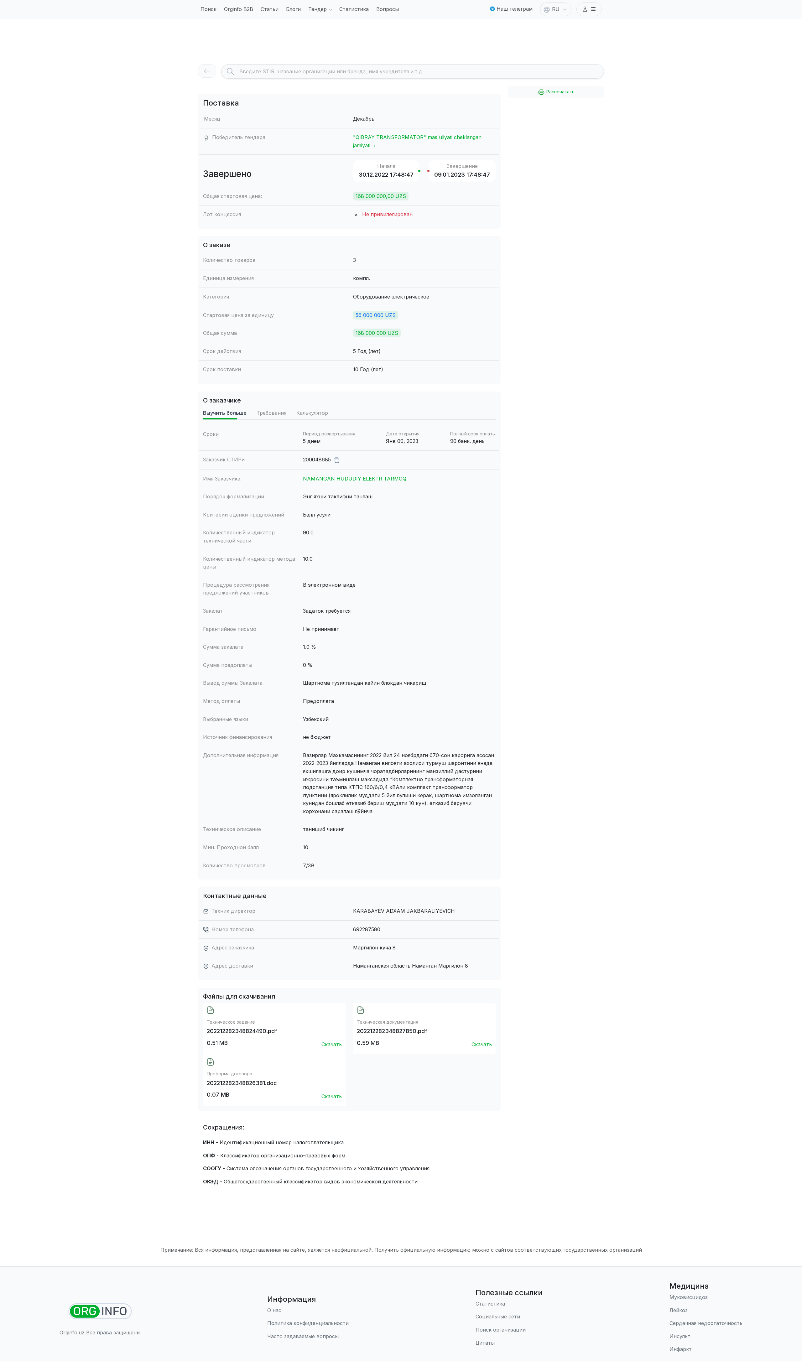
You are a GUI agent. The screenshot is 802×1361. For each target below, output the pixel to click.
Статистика (354, 9)
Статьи (270, 9)
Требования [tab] (271, 413)
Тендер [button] (317, 9)
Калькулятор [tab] (312, 413)
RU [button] (555, 9)
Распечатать (560, 91)
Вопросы (387, 9)
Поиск (208, 9)
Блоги (293, 9)
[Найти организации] (100, 1311)
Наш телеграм (514, 9)
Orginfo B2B (238, 9)
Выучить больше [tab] (225, 413)
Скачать (331, 1044)
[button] (589, 9)
